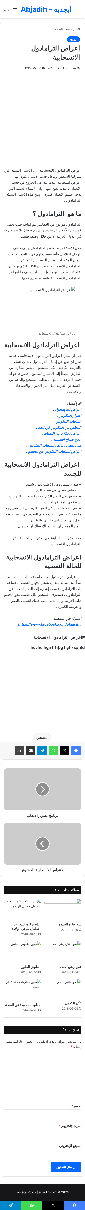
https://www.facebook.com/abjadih (48, 624)
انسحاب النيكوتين (68, 421)
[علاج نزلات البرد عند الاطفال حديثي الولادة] (22, 909)
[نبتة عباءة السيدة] (62, 909)
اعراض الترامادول (68, 409)
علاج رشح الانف (70, 967)
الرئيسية (71, 29)
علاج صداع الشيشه (67, 439)
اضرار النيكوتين (70, 415)
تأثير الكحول (73, 1003)
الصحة (59, 29)
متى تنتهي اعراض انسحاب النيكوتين (54, 445)
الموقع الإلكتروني (70, 1146)
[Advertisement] (42, 118)
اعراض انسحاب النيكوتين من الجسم (54, 451)
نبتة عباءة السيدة (70, 924)
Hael (73, 68)
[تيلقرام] (42, 750)
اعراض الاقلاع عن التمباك (62, 433)
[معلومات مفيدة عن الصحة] (22, 989)
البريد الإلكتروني (69, 1126)
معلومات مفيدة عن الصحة (23, 1005)
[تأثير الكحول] (62, 988)
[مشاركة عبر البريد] (30, 750)
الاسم (76, 1106)
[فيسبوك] (76, 750)
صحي (40, 737)
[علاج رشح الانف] (62, 951)
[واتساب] (53, 750)
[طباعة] (19, 750)
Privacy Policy (26, 1192)
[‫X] (64, 750)
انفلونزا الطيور (31, 967)
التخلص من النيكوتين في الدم (59, 427)
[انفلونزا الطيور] (22, 951)
